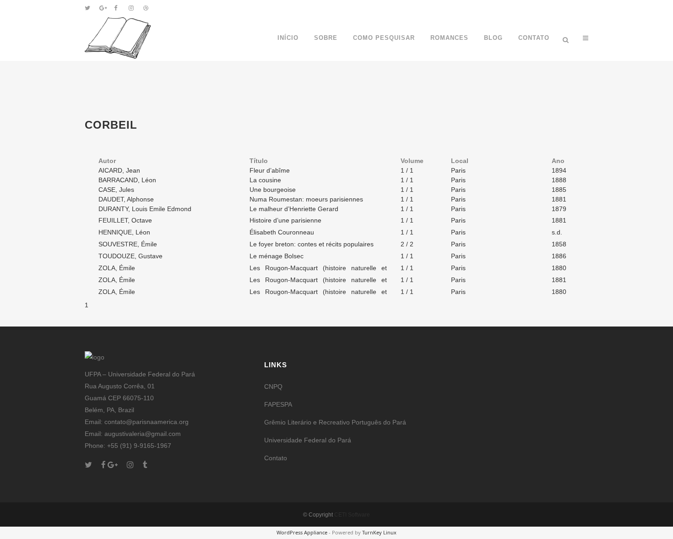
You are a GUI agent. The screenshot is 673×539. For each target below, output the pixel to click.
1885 (559, 189)
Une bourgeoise (273, 189)
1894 (559, 170)
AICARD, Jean (119, 170)
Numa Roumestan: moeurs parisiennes (306, 199)
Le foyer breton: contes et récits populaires (312, 244)
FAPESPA (278, 404)
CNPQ (273, 386)
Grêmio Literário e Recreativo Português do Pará (335, 422)
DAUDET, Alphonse (126, 199)
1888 (559, 180)
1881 (559, 199)
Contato (275, 458)
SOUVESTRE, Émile (127, 244)
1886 (559, 256)
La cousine (265, 180)
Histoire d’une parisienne (285, 220)
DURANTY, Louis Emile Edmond (144, 208)
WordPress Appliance (302, 532)
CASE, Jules (116, 189)
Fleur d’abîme (270, 170)
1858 (559, 244)
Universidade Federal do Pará (307, 440)
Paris (458, 170)
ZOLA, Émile (116, 268)
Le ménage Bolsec (277, 256)
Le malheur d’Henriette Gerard (294, 208)
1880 (559, 268)
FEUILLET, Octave (125, 220)
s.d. (557, 232)
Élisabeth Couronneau (282, 232)
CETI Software (352, 515)
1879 (559, 208)
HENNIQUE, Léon (124, 232)
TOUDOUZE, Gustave (130, 256)
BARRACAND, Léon (127, 180)
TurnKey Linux (379, 532)
